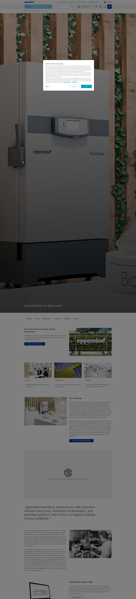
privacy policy (67, 82)
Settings (47, 86)
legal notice (74, 82)
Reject (74, 86)
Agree (86, 86)
